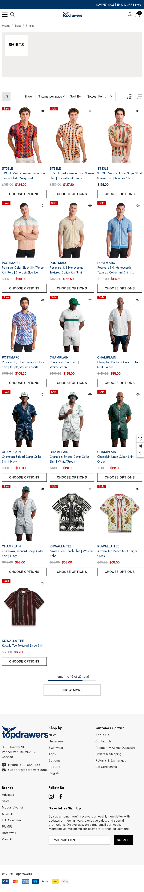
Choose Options (24, 194)
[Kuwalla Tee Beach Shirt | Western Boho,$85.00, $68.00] (72, 513)
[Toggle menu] (5, 14)
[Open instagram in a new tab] (51, 796)
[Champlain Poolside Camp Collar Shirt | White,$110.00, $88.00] (119, 324)
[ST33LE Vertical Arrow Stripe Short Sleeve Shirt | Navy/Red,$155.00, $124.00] (24, 135)
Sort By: (76, 96)
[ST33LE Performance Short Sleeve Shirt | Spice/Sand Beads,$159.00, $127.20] (72, 135)
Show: (28, 96)
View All (7, 839)
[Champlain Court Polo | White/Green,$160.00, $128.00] (72, 324)
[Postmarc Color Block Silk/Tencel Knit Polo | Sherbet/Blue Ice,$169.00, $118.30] (24, 229)
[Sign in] (130, 14)
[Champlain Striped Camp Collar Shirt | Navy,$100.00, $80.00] (24, 418)
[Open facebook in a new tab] (60, 796)
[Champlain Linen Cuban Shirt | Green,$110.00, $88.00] (119, 418)
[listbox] (100, 96)
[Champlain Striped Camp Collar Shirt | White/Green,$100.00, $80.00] (72, 418)
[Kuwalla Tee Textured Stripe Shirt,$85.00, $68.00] (24, 607)
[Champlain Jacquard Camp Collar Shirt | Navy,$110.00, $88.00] (24, 513)
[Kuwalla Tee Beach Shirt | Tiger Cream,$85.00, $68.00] (119, 513)
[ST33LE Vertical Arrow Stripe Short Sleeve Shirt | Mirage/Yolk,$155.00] (119, 135)
